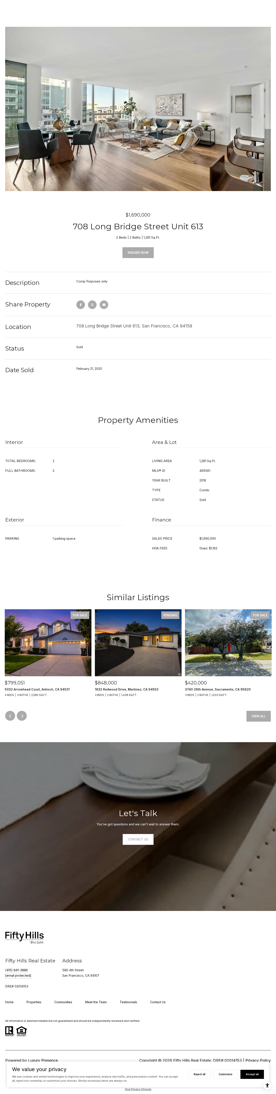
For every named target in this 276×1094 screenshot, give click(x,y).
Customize (225, 1074)
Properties (34, 1002)
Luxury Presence (43, 1060)
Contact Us (158, 1002)
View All (259, 716)
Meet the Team (96, 1002)
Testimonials (128, 1002)
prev (10, 716)
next (22, 716)
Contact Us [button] (138, 839)
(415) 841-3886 (16, 970)
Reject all (199, 1074)
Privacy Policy (258, 1060)
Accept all (252, 1074)
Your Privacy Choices (138, 1089)
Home (9, 1002)
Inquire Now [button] (138, 252)
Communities (63, 1002)
